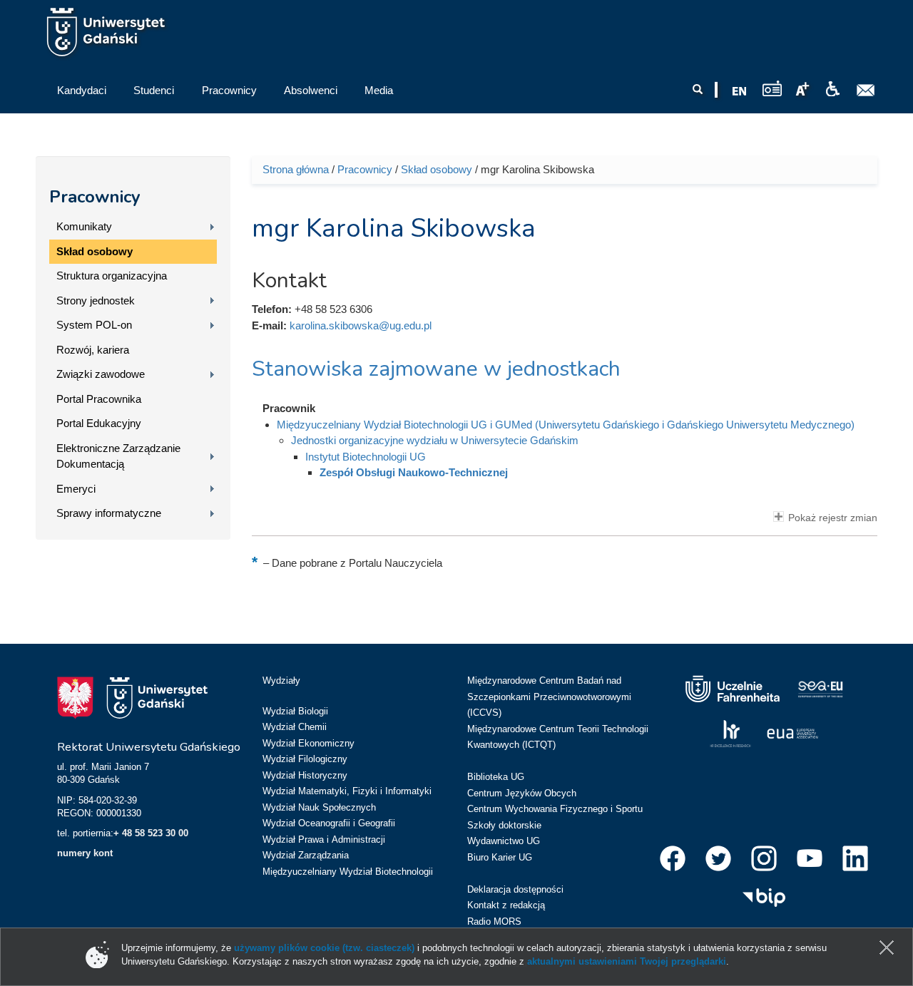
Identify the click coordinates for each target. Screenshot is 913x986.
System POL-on (94, 325)
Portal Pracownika (98, 399)
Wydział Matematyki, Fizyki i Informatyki (347, 791)
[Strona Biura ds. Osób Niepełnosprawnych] (832, 89)
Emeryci (76, 489)
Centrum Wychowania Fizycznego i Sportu (555, 808)
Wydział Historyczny (304, 775)
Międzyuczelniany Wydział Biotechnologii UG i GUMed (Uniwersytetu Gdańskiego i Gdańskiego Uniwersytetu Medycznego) (566, 424)
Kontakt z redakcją (506, 905)
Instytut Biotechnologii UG (365, 457)
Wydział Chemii (294, 726)
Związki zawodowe (100, 374)
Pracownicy (95, 196)
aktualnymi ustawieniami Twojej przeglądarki (626, 961)
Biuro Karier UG (499, 857)
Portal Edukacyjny (98, 423)
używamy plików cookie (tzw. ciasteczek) (324, 948)
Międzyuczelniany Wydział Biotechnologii (347, 871)
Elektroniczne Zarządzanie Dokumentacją (118, 456)
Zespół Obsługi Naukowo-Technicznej (414, 472)
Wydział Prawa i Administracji (323, 839)
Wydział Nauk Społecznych (319, 807)
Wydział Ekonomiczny (308, 743)
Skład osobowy (94, 251)
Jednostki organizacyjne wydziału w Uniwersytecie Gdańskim (434, 440)
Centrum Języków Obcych (521, 793)
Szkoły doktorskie (504, 825)
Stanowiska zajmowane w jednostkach (436, 369)
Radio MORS (494, 921)
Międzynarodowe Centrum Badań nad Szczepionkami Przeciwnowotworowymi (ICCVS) (549, 696)
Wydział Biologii (295, 711)
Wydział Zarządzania (305, 855)
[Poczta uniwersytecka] (866, 90)
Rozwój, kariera (92, 350)
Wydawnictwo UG (503, 841)
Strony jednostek (95, 300)
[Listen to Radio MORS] (772, 88)
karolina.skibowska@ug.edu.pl (361, 325)
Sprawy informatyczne (108, 513)
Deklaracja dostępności (515, 889)
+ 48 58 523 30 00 (150, 833)
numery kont (85, 853)
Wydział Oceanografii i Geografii (328, 823)
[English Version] (739, 91)
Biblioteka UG (495, 776)
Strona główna (295, 169)
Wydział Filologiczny (304, 759)
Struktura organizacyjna (111, 275)
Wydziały (281, 680)
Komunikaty (84, 226)
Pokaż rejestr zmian (832, 518)
